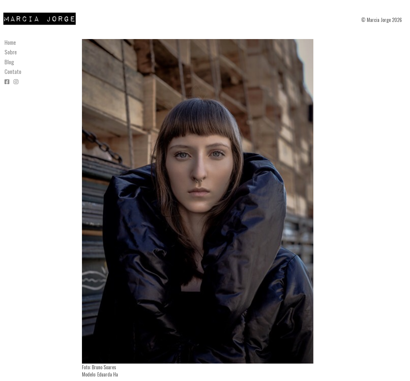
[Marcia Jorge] (42, 18)
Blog (9, 62)
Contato (13, 71)
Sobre (11, 52)
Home (10, 42)
